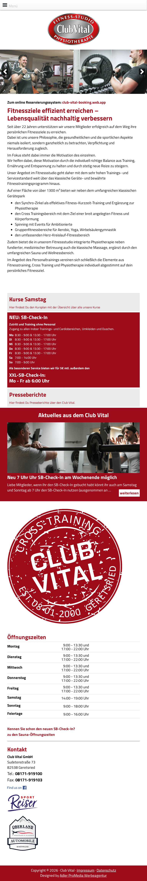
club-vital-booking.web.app (84, 102)
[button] (5, 72)
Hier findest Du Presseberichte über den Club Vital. (42, 402)
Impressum (85, 870)
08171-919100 (28, 773)
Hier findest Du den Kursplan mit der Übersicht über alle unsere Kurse (54, 307)
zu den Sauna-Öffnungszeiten (31, 734)
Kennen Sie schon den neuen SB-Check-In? (41, 728)
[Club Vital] (73, 44)
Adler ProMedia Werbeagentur (83, 875)
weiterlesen (129, 493)
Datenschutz (106, 870)
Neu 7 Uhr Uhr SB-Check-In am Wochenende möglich (62, 477)
